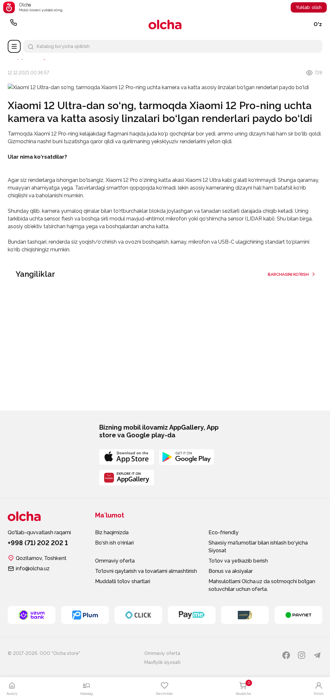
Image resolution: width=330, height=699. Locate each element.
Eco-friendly (223, 532)
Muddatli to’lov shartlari (122, 581)
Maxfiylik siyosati (162, 662)
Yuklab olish (309, 7)
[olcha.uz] (165, 24)
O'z (318, 24)
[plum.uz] (85, 615)
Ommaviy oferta (115, 561)
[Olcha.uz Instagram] (301, 655)
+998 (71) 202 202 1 (13, 24)
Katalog (14, 46)
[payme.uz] (192, 615)
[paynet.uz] (298, 615)
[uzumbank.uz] (31, 615)
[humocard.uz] (245, 615)
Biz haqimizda (112, 532)
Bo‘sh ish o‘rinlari (114, 543)
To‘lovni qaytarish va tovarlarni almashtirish (146, 571)
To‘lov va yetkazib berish (238, 561)
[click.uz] (138, 615)
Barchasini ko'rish (288, 274)
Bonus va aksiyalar (231, 571)
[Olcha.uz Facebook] (286, 655)
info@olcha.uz (33, 568)
